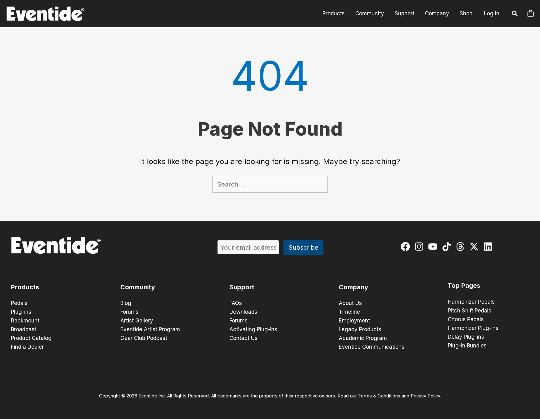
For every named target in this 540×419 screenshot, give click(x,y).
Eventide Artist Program (150, 329)
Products (333, 13)
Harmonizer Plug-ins (473, 328)
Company (437, 13)
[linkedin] (489, 246)
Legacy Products (360, 329)
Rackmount (25, 320)
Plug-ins (21, 312)
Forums (129, 312)
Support (404, 13)
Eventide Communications (371, 347)
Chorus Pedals (466, 319)
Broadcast (23, 329)
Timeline (349, 312)
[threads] (462, 246)
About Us (350, 303)
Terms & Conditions (379, 396)
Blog (125, 303)
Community (369, 13)
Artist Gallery (136, 320)
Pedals (19, 303)
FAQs (235, 303)
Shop (466, 13)
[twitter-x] (475, 246)
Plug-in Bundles (467, 345)
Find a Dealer (27, 347)
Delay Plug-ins (466, 337)
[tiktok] (448, 246)
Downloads (243, 312)
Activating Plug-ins (253, 329)
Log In (491, 13)
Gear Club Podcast (143, 338)
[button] (515, 14)
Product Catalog (31, 338)
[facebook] (407, 246)
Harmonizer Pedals (471, 302)
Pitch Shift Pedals (469, 310)
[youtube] (434, 246)
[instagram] (420, 246)
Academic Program (363, 338)
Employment (354, 320)
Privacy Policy (425, 396)
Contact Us (243, 338)
